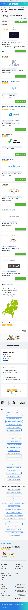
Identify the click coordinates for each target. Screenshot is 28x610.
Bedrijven (11, 7)
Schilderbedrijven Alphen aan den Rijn (14, 415)
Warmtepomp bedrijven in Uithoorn (14, 515)
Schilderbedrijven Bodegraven (14, 424)
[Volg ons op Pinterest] (20, 598)
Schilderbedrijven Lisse (14, 450)
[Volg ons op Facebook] (15, 598)
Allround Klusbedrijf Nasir (9, 209)
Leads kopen (18, 568)
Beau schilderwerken (8, 28)
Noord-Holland (19, 7)
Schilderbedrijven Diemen (14, 433)
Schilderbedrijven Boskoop (14, 427)
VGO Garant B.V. (7, 134)
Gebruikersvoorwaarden (6, 604)
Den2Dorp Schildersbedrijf (9, 159)
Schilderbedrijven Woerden (14, 482)
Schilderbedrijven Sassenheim (14, 467)
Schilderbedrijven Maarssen (14, 456)
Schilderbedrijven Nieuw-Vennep (14, 462)
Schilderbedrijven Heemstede (14, 438)
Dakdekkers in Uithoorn (14, 506)
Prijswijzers (3, 568)
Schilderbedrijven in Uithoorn (14, 498)
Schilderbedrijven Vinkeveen (14, 473)
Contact (17, 573)
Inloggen (3, 586)
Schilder (6, 7)
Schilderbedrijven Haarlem (14, 436)
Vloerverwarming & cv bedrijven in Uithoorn (14, 518)
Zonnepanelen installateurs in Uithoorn (14, 509)
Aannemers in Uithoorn (14, 489)
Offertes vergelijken (5, 573)
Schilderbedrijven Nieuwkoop (14, 464)
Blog (2, 579)
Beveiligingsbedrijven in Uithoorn (14, 501)
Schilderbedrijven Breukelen (14, 430)
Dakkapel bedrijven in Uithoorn (14, 521)
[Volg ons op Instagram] (17, 598)
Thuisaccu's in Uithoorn (14, 526)
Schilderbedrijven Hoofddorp (14, 444)
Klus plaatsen (4, 571)
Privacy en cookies (18, 604)
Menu (4, 3)
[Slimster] (2, 7)
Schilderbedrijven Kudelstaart (14, 447)
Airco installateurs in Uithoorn (14, 512)
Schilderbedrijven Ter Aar (14, 470)
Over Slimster (4, 588)
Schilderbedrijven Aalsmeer (14, 412)
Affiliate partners (19, 571)
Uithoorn (25, 7)
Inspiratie (3, 566)
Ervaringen (3, 591)
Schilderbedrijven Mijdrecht (14, 459)
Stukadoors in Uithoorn (7, 503)
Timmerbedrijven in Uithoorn (14, 495)
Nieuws (2, 593)
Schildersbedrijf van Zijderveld (10, 81)
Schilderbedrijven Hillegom (14, 441)
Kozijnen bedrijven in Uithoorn (14, 492)
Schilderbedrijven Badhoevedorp (14, 421)
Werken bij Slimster (5, 595)
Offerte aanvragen (20, 51)
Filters (21, 21)
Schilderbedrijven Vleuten (14, 476)
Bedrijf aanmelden (19, 566)
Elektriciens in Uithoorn (20, 503)
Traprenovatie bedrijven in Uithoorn (14, 532)
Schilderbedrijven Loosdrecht (14, 453)
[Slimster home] (14, 3)
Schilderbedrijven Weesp (14, 479)
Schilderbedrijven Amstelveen (14, 418)
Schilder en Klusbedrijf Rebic (10, 234)
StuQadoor (5, 184)
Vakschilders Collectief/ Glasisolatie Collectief (14, 106)
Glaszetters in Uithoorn (14, 535)
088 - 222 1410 (20, 586)
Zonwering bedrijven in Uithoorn (14, 524)
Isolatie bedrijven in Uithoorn (14, 529)
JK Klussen (5, 56)
